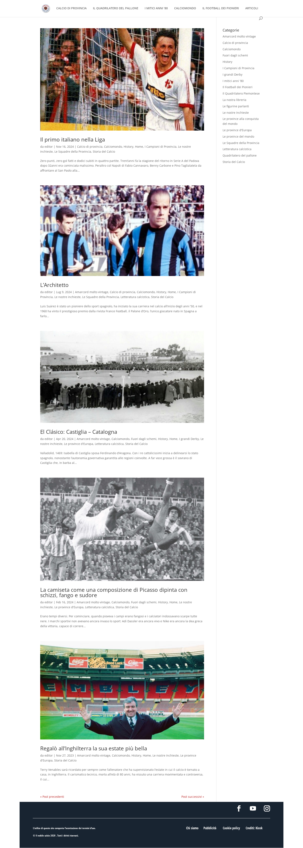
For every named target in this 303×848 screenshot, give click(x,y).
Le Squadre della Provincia (72, 151)
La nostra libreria (234, 100)
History (128, 147)
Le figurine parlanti (236, 106)
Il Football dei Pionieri (237, 87)
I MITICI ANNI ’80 (156, 8)
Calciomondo (113, 147)
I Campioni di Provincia (160, 147)
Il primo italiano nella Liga (72, 139)
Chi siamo (192, 828)
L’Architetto (54, 285)
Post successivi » (192, 797)
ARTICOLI (251, 8)
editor (49, 147)
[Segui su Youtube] (253, 808)
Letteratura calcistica (135, 297)
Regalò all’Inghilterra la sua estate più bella (93, 748)
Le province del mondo (238, 136)
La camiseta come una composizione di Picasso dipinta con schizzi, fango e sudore (113, 592)
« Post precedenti (52, 797)
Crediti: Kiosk (254, 828)
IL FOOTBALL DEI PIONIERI (220, 8)
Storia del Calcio (104, 151)
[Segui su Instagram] (267, 808)
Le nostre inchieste (67, 297)
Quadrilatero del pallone (240, 155)
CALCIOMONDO (185, 8)
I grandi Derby (189, 439)
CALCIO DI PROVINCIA (71, 8)
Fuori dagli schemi (143, 439)
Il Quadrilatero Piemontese (241, 93)
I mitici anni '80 (233, 81)
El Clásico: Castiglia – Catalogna (78, 431)
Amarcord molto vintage (91, 292)
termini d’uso (88, 828)
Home (139, 147)
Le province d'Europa (78, 444)
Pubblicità (209, 828)
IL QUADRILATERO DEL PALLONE (115, 8)
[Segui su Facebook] (239, 808)
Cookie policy (231, 828)
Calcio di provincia (89, 147)
